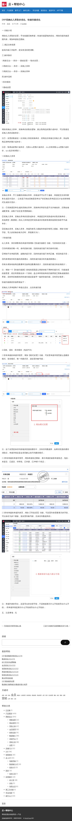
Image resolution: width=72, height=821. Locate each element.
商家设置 (12, 720)
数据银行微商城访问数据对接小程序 (14, 684)
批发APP (12, 767)
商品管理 (39, 695)
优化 (9, 695)
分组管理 (23, 695)
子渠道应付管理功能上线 (12, 626)
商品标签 (34, 695)
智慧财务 (9, 755)
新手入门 (9, 796)
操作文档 (26, 10)
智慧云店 (12, 786)
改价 (58, 695)
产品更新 (23, 24)
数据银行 (12, 736)
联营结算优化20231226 (10, 675)
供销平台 (12, 739)
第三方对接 (10, 789)
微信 (55, 695)
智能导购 (12, 761)
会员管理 (12, 729)
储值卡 (18, 695)
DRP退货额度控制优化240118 (12, 656)
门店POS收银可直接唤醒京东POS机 (55, 626)
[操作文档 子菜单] (30, 10)
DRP (7, 751)
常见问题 (9, 793)
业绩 (3, 695)
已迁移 (8, 710)
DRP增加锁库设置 (8, 681)
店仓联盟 (50, 695)
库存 (46, 695)
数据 (61, 695)
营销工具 (12, 742)
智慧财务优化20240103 (10, 668)
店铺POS (9, 748)
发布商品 (28, 695)
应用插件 (9, 777)
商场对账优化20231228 (10, 672)
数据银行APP (14, 764)
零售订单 (12, 726)
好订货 (11, 780)
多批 (11, 783)
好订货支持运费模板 (9, 662)
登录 (4, 803)
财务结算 (12, 732)
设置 (11, 745)
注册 (64, 695)
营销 (4, 698)
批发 (7, 770)
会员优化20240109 (8, 665)
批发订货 (12, 774)
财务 (12, 698)
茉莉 (8, 24)
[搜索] (65, 642)
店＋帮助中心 (16, 4)
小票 (43, 695)
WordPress (28, 818)
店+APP (8, 758)
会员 (13, 694)
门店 (15, 698)
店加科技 (4, 818)
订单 (9, 698)
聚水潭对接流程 (7, 678)
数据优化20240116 (8, 659)
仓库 (6, 695)
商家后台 (9, 717)
